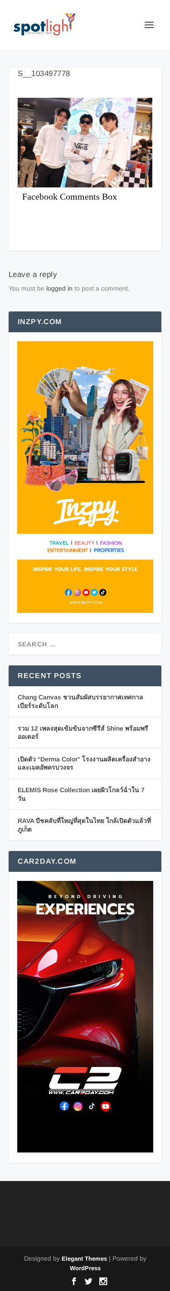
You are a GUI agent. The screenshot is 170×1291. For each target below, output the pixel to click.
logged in (59, 288)
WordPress (85, 1268)
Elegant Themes (84, 1258)
